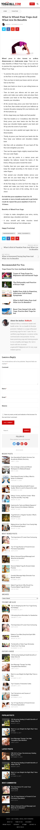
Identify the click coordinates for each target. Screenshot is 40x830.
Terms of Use (19, 822)
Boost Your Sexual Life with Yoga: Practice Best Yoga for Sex (24, 311)
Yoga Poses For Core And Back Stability (18, 269)
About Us (9, 822)
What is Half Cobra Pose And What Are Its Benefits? (24, 301)
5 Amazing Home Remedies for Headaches (24, 615)
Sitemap (24, 824)
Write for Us (20, 827)
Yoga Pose (15, 11)
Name (4, 388)
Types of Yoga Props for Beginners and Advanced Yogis (25, 274)
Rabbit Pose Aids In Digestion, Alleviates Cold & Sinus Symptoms (25, 293)
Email (4, 397)
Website (4, 406)
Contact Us (32, 824)
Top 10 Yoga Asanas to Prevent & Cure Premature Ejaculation (23, 797)
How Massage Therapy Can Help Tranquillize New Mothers (21, 739)
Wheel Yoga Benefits (24, 233)
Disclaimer (28, 822)
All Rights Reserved (27, 819)
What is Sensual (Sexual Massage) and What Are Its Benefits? (23, 807)
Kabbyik (8, 24)
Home (5, 11)
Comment (5, 367)
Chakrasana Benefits (9, 233)
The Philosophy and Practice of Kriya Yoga (24, 283)
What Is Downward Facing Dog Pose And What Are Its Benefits (17, 257)
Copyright (16, 824)
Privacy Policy (7, 824)
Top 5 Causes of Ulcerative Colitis (21, 683)
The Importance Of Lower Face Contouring (24, 537)
